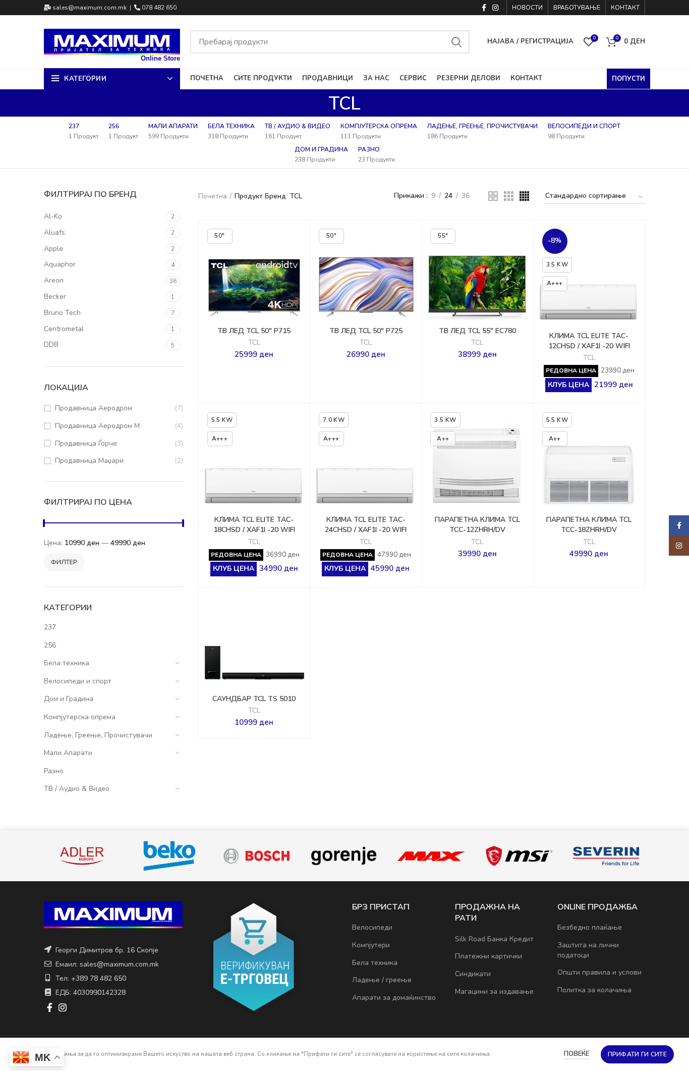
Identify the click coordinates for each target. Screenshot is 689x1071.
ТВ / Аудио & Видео (76, 788)
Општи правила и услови (599, 972)
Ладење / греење (382, 980)
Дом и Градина (68, 699)
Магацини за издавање (494, 991)
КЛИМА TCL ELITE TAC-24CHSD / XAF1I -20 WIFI (366, 524)
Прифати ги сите (637, 1054)
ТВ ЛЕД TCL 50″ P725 (366, 331)
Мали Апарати (68, 753)
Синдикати (473, 974)
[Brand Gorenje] (343, 856)
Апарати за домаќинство (394, 997)
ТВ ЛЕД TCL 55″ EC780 (477, 331)
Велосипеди (372, 927)
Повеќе (576, 1053)
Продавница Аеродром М (97, 426)
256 (50, 645)
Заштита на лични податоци (588, 950)
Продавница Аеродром (93, 408)
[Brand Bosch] (256, 856)
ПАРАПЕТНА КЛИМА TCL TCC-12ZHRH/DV (477, 524)
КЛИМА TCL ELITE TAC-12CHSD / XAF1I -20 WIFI (589, 341)
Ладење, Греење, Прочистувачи (98, 735)
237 (50, 627)
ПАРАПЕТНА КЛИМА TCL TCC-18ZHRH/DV (588, 524)
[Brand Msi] (518, 856)
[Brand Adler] (82, 855)
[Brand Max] (431, 856)
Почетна (212, 196)
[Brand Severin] (606, 856)
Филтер (64, 562)
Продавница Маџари (89, 460)
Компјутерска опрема (80, 717)
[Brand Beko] (169, 856)
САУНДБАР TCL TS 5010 (254, 699)
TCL (254, 342)
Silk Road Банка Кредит (494, 939)
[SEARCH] (456, 41)
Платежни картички (488, 956)
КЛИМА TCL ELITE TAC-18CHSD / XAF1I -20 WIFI (254, 524)
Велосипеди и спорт (77, 681)
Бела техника (66, 663)
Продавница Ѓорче (86, 443)
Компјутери (371, 945)
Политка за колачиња (594, 990)
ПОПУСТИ (628, 78)
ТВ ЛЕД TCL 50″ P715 (254, 331)
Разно (54, 771)
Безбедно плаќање (589, 927)
